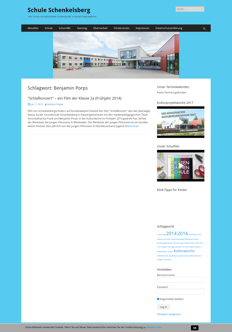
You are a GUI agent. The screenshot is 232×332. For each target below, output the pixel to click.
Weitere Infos (154, 327)
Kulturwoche (184, 251)
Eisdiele (187, 243)
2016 (182, 233)
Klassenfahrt (162, 251)
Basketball (180, 239)
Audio (173, 239)
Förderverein (121, 28)
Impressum (142, 28)
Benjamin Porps (192, 239)
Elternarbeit (100, 28)
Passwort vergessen (169, 314)
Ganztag (170, 247)
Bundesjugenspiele (165, 243)
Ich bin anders (188, 247)
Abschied (192, 234)
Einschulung (178, 243)
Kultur (170, 251)
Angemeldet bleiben (171, 299)
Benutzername (166, 275)
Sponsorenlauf (183, 256)
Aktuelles (33, 28)
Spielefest (173, 256)
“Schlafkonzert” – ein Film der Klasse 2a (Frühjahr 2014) (74, 98)
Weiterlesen (132, 126)
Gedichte (178, 247)
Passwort (162, 287)
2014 (171, 233)
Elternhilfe (194, 243)
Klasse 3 (198, 247)
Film (201, 243)
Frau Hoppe (162, 247)
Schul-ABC (65, 28)
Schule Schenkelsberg (59, 10)
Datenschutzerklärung (169, 28)
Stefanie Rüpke (55, 104)
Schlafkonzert (162, 256)
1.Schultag (161, 234)
